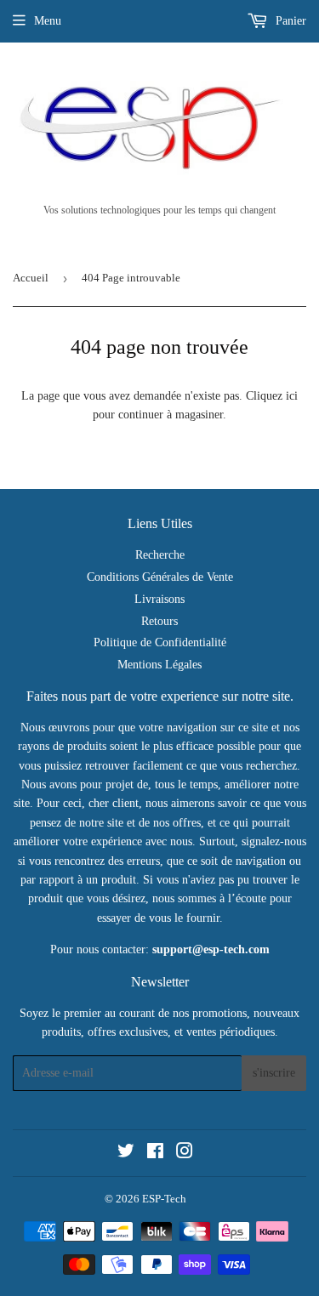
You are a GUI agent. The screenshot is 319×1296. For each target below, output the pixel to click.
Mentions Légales (159, 664)
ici (292, 395)
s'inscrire (274, 1072)
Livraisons (159, 599)
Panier (289, 20)
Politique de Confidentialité (160, 642)
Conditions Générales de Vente (160, 577)
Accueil (30, 277)
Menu (47, 20)
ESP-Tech (164, 1198)
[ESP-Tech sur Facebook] (155, 1153)
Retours (159, 621)
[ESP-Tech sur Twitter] (125, 1153)
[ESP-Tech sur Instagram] (184, 1153)
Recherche (160, 555)
